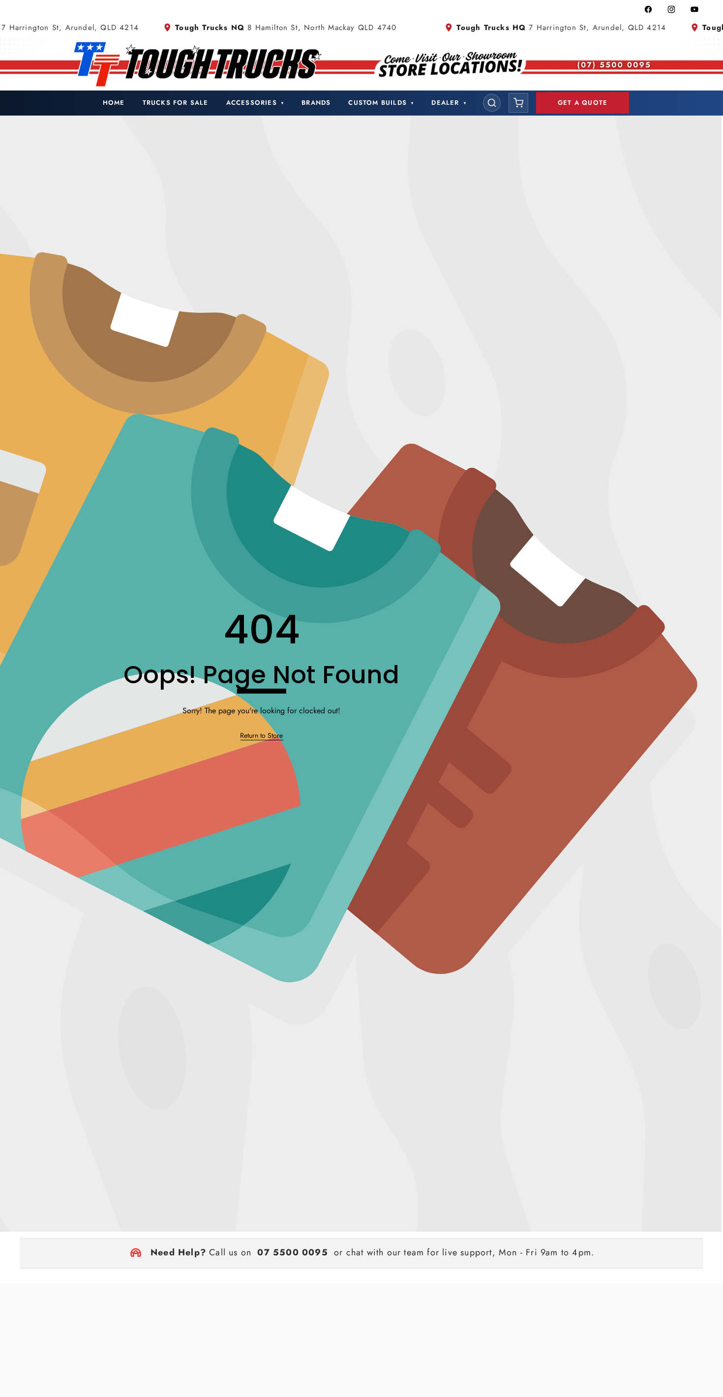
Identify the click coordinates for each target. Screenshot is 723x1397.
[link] (261, 736)
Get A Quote (582, 102)
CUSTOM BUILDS (381, 102)
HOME (114, 102)
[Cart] (518, 103)
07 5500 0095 (292, 1252)
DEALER (448, 102)
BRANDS (316, 102)
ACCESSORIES (255, 102)
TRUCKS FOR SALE (176, 102)
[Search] (492, 103)
